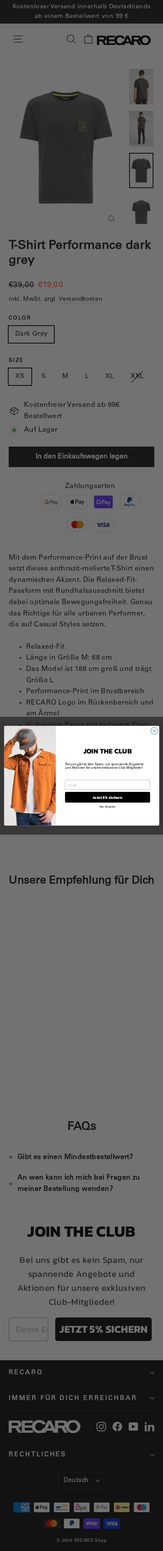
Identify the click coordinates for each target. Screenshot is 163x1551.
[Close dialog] (153, 730)
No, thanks (107, 806)
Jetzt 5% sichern (107, 797)
